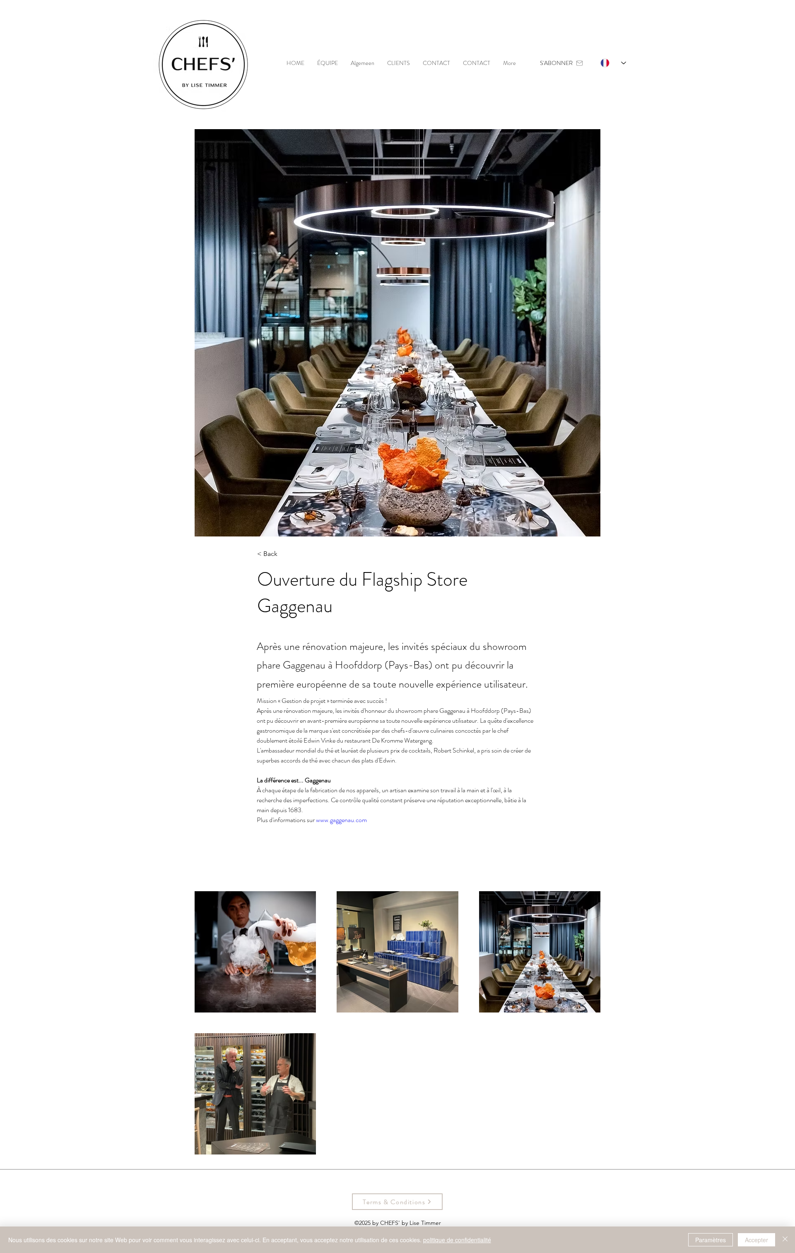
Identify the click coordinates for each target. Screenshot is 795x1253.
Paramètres (710, 1240)
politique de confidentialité (457, 1240)
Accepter (756, 1240)
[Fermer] (785, 1239)
